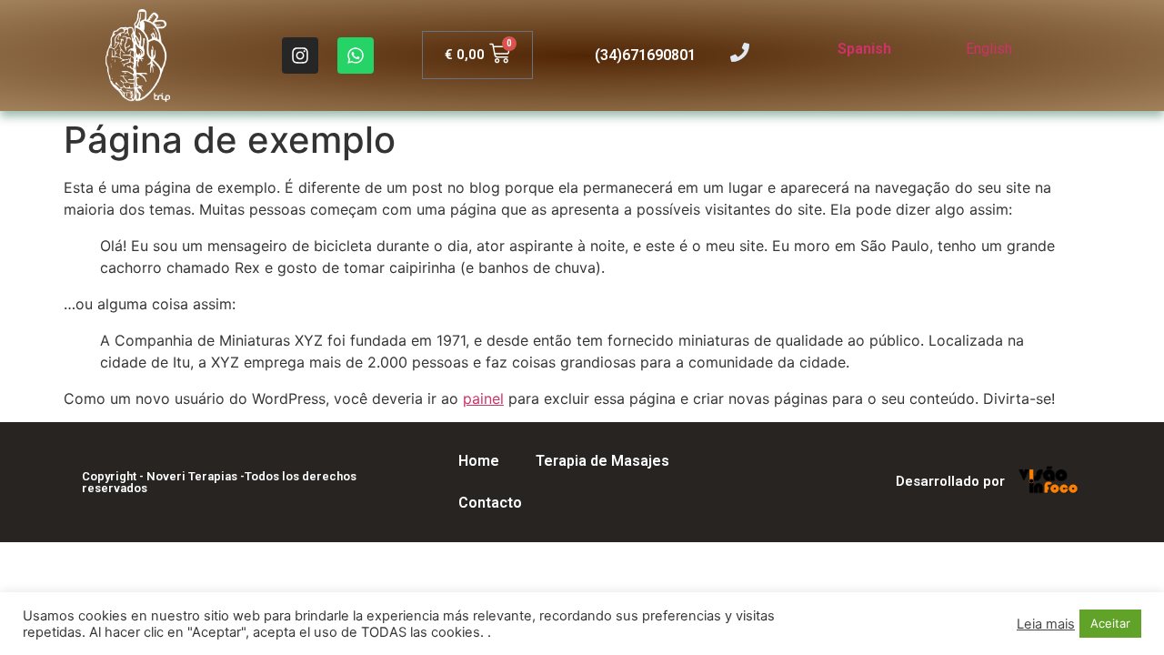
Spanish (864, 48)
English (989, 48)
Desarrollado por (950, 481)
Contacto (490, 502)
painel (483, 398)
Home (478, 460)
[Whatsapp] (355, 55)
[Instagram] (300, 55)
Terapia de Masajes (602, 460)
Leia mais (1046, 624)
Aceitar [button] (1110, 623)
